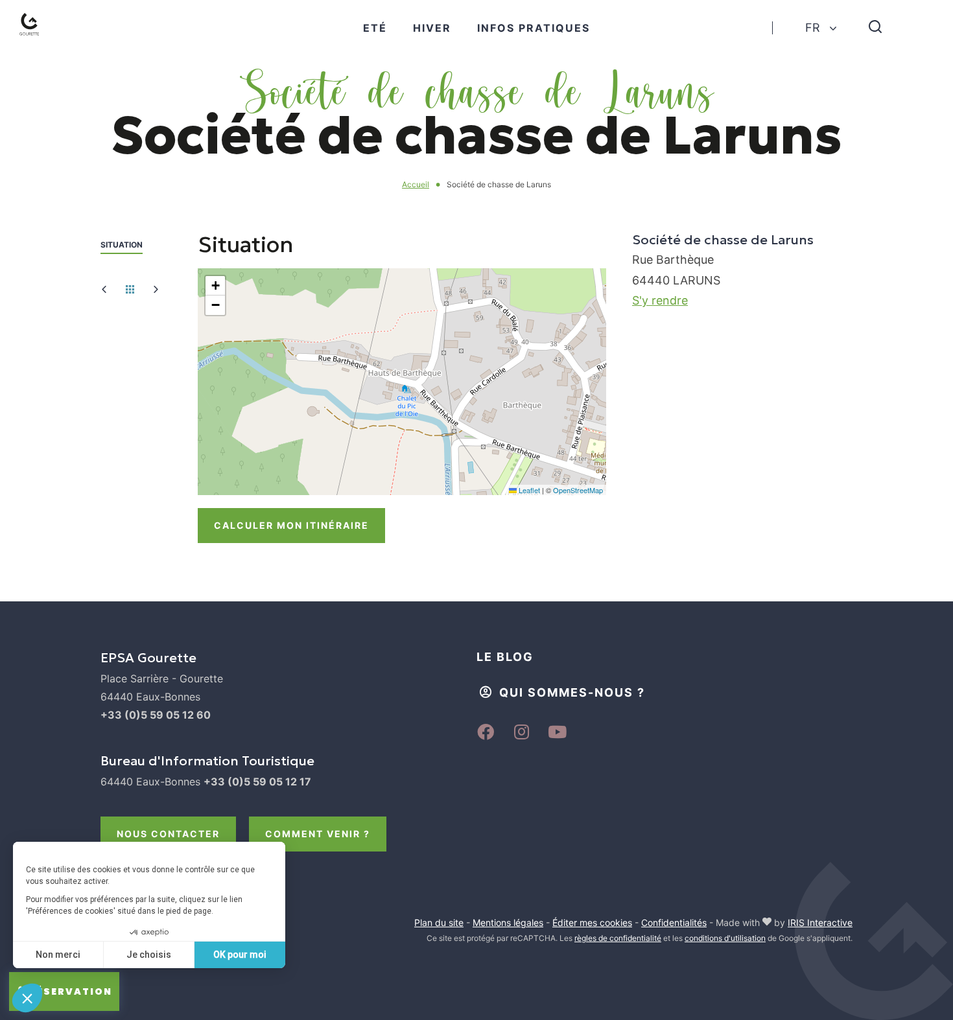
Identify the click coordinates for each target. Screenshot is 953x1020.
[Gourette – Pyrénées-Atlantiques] (42, 39)
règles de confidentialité (617, 938)
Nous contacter (168, 833)
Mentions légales (508, 922)
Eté (375, 27)
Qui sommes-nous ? (572, 692)
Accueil (415, 184)
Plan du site (439, 922)
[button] (215, 286)
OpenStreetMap (578, 490)
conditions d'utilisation (725, 938)
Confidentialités (674, 922)
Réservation (70, 991)
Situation (121, 244)
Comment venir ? (317, 833)
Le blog (505, 657)
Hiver (432, 27)
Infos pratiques (533, 27)
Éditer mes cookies (592, 922)
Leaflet (528, 490)
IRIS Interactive (820, 922)
